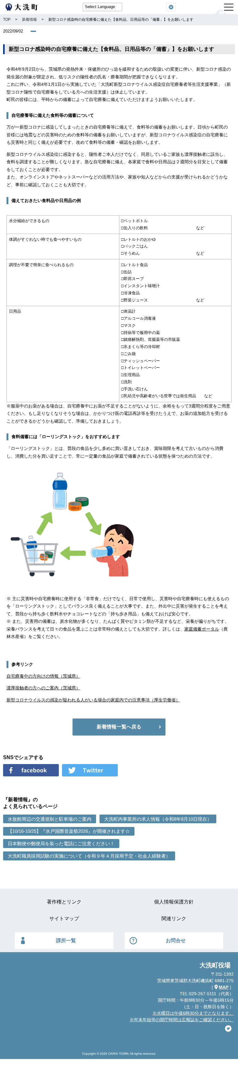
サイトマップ (64, 918)
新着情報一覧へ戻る (119, 726)
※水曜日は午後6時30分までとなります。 (193, 1013)
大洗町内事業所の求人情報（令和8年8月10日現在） (158, 819)
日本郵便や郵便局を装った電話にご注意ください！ (61, 843)
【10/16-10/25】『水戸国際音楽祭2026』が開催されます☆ (69, 831)
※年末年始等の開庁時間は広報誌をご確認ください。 (182, 1019)
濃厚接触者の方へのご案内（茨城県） (43, 687)
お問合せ (176, 940)
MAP (223, 987)
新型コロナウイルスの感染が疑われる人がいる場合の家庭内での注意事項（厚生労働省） (93, 699)
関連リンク (173, 918)
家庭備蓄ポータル (201, 628)
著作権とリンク (64, 901)
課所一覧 (66, 940)
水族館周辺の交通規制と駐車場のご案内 (49, 819)
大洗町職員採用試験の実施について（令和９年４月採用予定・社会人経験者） (89, 856)
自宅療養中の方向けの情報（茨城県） (43, 676)
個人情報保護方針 (174, 901)
